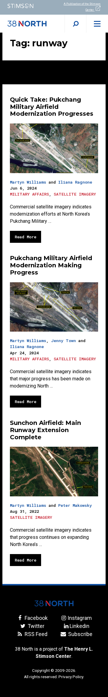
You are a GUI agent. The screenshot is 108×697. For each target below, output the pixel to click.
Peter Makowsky (75, 505)
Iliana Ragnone (75, 182)
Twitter (35, 626)
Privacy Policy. (71, 676)
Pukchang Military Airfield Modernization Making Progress (51, 265)
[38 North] (54, 603)
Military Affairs (29, 194)
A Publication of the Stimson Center (82, 6)
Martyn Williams (28, 182)
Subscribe (79, 634)
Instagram (80, 618)
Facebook (35, 618)
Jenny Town (63, 340)
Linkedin (79, 626)
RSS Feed (35, 634)
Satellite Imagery (75, 194)
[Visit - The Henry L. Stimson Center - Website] (27, 6)
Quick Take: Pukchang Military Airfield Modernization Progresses (51, 107)
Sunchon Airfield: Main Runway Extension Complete (45, 430)
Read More (25, 237)
